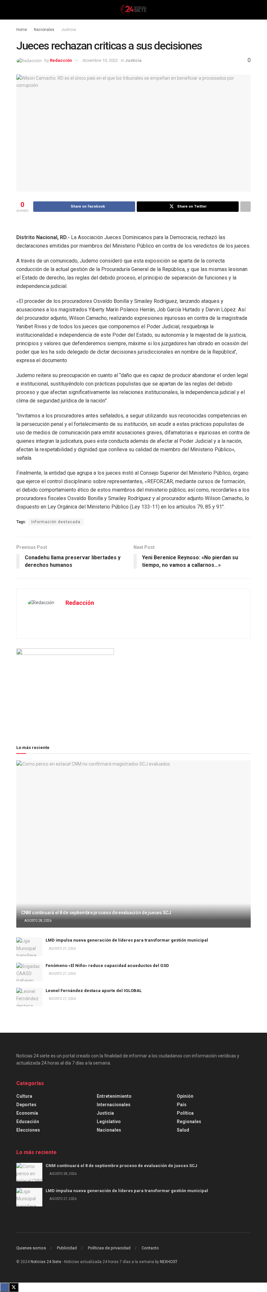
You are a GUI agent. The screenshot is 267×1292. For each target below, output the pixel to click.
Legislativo (109, 1121)
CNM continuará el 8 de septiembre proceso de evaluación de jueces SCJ (96, 912)
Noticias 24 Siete (46, 1261)
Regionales (189, 1121)
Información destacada (55, 522)
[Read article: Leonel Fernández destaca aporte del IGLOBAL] (29, 997)
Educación (27, 1121)
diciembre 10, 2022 (100, 60)
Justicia (68, 29)
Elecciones (28, 1130)
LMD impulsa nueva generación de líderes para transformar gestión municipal (127, 940)
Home (21, 29)
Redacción (61, 60)
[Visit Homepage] (133, 9)
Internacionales (114, 1104)
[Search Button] (248, 10)
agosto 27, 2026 (62, 948)
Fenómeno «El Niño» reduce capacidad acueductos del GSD (107, 965)
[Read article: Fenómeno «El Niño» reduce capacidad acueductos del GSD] (29, 972)
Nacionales (44, 29)
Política (185, 1113)
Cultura (24, 1096)
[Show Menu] (19, 10)
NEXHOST (168, 1261)
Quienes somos (31, 1247)
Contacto (150, 1247)
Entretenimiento (114, 1096)
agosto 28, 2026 (37, 920)
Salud (183, 1130)
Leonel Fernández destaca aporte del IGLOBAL (94, 990)
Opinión (185, 1096)
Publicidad (67, 1247)
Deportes (26, 1104)
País (182, 1104)
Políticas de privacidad (109, 1247)
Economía (27, 1113)
